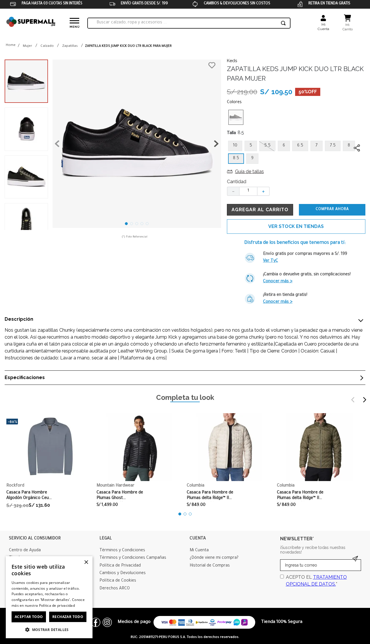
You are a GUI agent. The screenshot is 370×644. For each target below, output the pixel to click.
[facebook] (357, 159)
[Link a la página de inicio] (11, 46)
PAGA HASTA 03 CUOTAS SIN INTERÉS (52, 4)
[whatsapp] (357, 170)
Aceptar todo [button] (29, 616)
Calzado (47, 46)
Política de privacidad (57, 605)
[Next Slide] (364, 400)
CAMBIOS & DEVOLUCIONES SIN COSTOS (237, 4)
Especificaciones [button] (25, 377)
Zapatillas (70, 46)
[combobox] (189, 23)
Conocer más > (278, 281)
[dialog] (49, 597)
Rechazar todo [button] (67, 616)
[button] (137, 145)
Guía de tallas (249, 171)
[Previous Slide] (353, 400)
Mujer (27, 46)
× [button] (86, 562)
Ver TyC (270, 261)
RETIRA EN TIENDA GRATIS (329, 4)
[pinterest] (357, 182)
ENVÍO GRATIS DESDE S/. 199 (144, 4)
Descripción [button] (19, 319)
